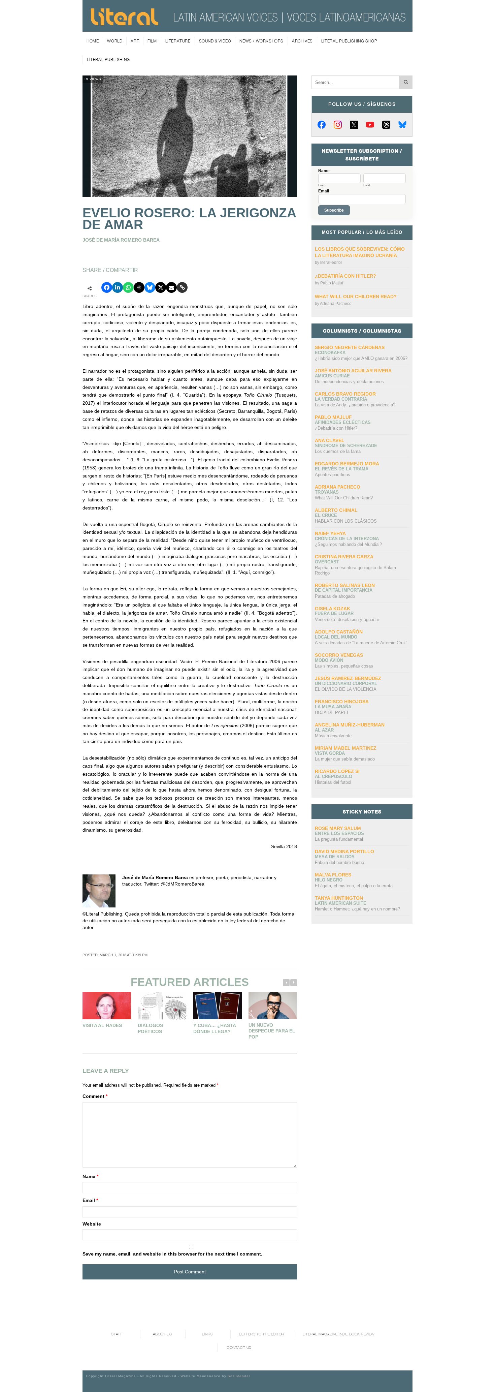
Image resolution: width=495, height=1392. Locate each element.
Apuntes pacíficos (332, 474)
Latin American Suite (340, 903)
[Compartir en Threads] (139, 287)
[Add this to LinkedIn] (117, 287)
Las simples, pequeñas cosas (344, 666)
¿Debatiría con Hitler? (345, 276)
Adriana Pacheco (336, 303)
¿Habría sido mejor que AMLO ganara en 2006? (361, 358)
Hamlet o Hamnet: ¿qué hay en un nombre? (357, 908)
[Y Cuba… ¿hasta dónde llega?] (217, 1005)
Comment (94, 1096)
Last (366, 185)
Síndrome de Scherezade (346, 445)
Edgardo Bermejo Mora (347, 463)
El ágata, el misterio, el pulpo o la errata (354, 885)
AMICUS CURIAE (332, 375)
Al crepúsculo (333, 776)
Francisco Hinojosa (342, 701)
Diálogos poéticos (150, 1028)
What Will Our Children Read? (356, 296)
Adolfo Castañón (339, 632)
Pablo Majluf (331, 283)
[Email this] (171, 287)
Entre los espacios (339, 833)
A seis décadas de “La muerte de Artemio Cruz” (361, 642)
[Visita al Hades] (106, 1005)
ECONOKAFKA (330, 352)
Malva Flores (333, 874)
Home (93, 40)
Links (207, 1334)
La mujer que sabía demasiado (345, 759)
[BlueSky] (402, 125)
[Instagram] (338, 125)
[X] (354, 125)
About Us (162, 1334)
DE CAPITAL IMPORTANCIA (343, 590)
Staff (117, 1334)
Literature (178, 40)
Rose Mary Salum (338, 828)
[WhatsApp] (128, 287)
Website (91, 1224)
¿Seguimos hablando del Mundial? (348, 544)
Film (152, 40)
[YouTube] (370, 125)
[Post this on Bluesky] (149, 287)
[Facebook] (322, 125)
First (321, 185)
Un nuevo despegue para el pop (272, 1031)
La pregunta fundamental (339, 839)
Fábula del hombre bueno (339, 862)
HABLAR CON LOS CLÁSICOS (346, 521)
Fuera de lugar (334, 613)
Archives (302, 40)
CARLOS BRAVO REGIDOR (345, 394)
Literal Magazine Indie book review (339, 1334)
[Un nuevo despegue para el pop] (273, 1005)
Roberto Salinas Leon (345, 585)
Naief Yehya (330, 533)
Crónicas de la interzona (347, 538)
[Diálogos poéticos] (162, 1005)
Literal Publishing (108, 59)
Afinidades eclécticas (343, 422)
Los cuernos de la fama (338, 451)
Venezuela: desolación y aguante (347, 619)
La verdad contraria (341, 399)
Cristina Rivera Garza (344, 556)
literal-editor (331, 262)
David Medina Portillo (344, 851)
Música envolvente (333, 735)
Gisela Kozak (332, 608)
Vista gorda (330, 753)
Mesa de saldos (335, 856)
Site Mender (239, 1376)
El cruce (326, 515)
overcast (327, 561)
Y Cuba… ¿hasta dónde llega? (214, 1028)
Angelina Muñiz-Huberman (350, 725)
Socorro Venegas (339, 655)
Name (90, 1176)
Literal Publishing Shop (349, 40)
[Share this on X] (160, 287)
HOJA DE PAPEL (332, 712)
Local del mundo (336, 637)
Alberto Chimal (336, 510)
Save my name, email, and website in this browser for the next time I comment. (172, 1254)
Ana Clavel (329, 440)
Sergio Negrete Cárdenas (350, 347)
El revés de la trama (341, 468)
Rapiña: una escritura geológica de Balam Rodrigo (355, 570)
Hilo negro (328, 880)
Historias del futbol (333, 782)
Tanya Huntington (339, 898)
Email (90, 1200)
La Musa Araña (333, 706)
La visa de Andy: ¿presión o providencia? (355, 404)
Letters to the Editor (261, 1334)
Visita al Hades (102, 1025)
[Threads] (386, 125)
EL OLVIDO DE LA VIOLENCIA (345, 689)
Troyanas (327, 492)
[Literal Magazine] (124, 23)
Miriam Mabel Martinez (345, 748)
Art (135, 40)
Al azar (324, 730)
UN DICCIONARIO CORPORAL (346, 683)
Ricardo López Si (337, 771)
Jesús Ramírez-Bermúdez (348, 678)
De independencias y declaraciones (349, 381)
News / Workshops (261, 40)
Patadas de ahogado (335, 596)
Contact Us (239, 1347)
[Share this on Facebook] (106, 287)
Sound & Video (215, 40)
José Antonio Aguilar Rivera (353, 370)
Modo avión (329, 660)
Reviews (93, 79)
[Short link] (182, 287)
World (114, 40)
